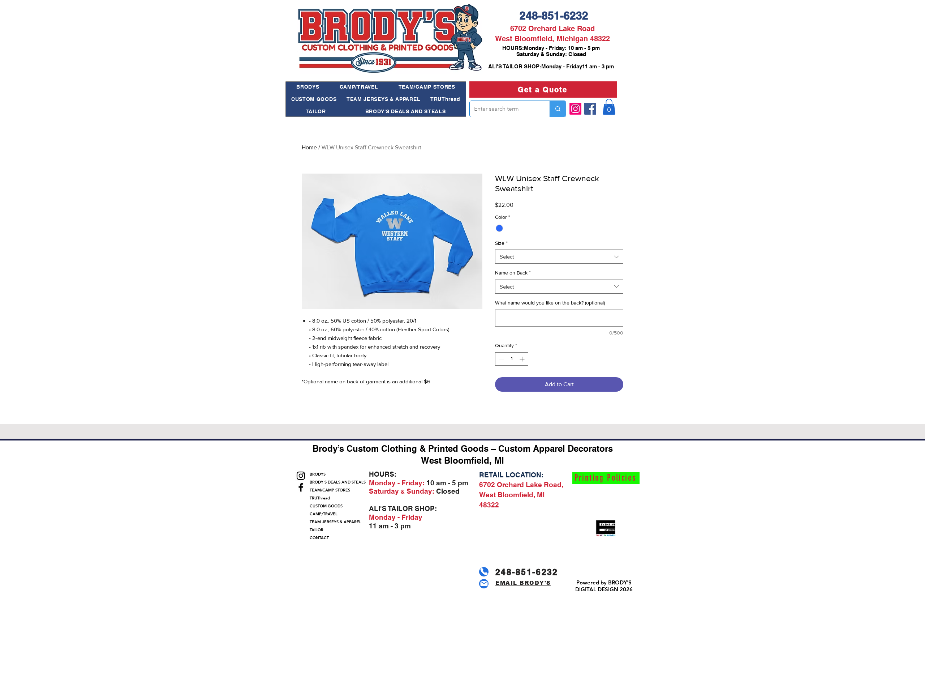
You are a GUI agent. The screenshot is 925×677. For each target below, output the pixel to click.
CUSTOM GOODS (326, 505)
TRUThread (320, 498)
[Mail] (484, 583)
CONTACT (319, 537)
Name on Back (513, 273)
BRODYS (318, 474)
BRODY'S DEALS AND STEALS (334, 482)
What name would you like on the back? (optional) (550, 303)
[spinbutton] (511, 359)
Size (501, 243)
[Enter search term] (558, 109)
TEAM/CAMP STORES (330, 490)
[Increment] (522, 359)
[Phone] (484, 571)
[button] (609, 107)
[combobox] (559, 257)
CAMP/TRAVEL (323, 513)
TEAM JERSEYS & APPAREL (334, 521)
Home (309, 147)
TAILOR (316, 529)
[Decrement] (500, 359)
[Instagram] (575, 109)
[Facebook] (590, 109)
